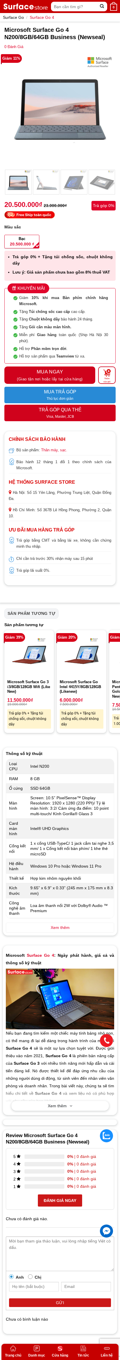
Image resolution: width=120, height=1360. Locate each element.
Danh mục (36, 1355)
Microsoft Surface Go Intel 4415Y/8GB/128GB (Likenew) (80, 687)
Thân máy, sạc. (54, 450)
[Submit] (102, 6)
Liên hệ (107, 1355)
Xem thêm (57, 1106)
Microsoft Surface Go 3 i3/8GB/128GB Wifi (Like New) (28, 687)
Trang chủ (13, 1355)
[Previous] (14, 109)
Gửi (60, 1302)
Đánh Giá (13, 47)
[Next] (106, 109)
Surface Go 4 (42, 17)
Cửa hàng (60, 1355)
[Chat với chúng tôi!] (106, 1231)
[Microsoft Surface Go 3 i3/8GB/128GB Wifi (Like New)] (29, 654)
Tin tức (83, 1355)
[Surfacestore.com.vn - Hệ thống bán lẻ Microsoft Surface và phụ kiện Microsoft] (25, 6)
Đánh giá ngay (60, 1200)
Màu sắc (12, 227)
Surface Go (13, 17)
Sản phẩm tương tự (31, 613)
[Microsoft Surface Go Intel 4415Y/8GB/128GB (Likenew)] (81, 654)
